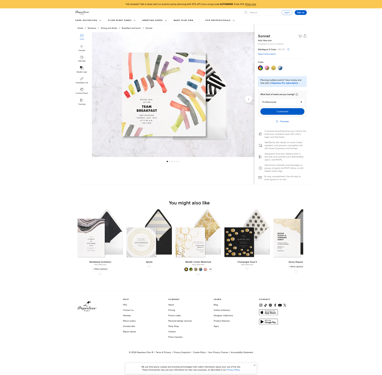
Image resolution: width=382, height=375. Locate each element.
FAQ (125, 305)
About (171, 305)
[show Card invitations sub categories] (100, 21)
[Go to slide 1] (167, 161)
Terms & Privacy (163, 352)
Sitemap (127, 315)
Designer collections (223, 315)
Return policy (129, 321)
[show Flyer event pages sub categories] (134, 21)
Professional (269, 102)
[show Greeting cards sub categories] (166, 21)
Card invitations (86, 20)
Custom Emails (82, 93)
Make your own (183, 20)
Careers (172, 331)
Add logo (82, 61)
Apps (216, 326)
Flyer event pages (120, 20)
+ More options (100, 269)
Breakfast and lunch (131, 28)
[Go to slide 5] (174, 161)
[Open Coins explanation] (288, 49)
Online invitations (222, 310)
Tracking (81, 104)
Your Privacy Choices (218, 352)
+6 (210, 269)
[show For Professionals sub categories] (234, 21)
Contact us (128, 310)
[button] (296, 94)
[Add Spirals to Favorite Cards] (149, 266)
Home (80, 28)
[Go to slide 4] (172, 161)
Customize (282, 111)
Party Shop (173, 326)
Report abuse (129, 331)
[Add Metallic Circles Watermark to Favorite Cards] (198, 274)
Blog (216, 305)
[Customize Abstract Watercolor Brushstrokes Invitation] (173, 94)
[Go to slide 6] (176, 161)
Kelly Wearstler (265, 40)
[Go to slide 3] (169, 161)
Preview (82, 50)
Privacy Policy (233, 370)
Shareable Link (82, 83)
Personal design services (180, 321)
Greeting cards (152, 20)
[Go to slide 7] (179, 161)
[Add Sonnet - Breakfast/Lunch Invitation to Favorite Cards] (300, 36)
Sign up (300, 12)
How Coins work (267, 54)
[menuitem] (88, 20)
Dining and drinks (109, 28)
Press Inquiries (175, 337)
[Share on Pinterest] (270, 305)
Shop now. (250, 4)
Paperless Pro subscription (284, 83)
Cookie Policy (199, 352)
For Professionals (218, 20)
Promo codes (174, 315)
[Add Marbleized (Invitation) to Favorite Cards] (100, 274)
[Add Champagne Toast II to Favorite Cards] (247, 269)
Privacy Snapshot (182, 352)
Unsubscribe (129, 326)
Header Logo (82, 72)
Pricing (171, 310)
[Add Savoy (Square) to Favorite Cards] (296, 271)
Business (92, 28)
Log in (287, 12)
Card (82, 39)
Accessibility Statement (242, 352)
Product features (222, 321)
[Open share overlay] (305, 35)
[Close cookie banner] (254, 365)
